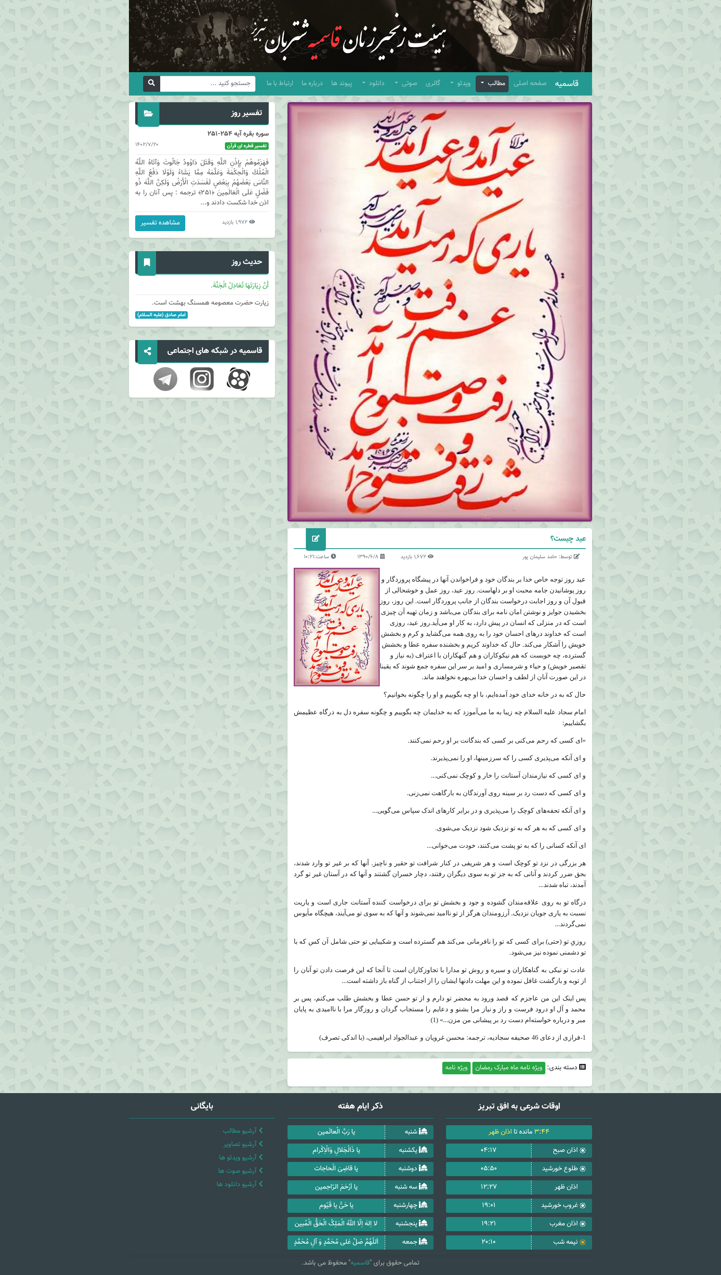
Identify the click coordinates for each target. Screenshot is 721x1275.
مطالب (495, 83)
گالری (433, 83)
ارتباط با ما (280, 83)
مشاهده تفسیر (160, 223)
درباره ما (312, 83)
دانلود (376, 83)
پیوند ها (341, 83)
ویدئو (463, 83)
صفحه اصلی (530, 83)
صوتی (408, 83)
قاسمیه (567, 84)
